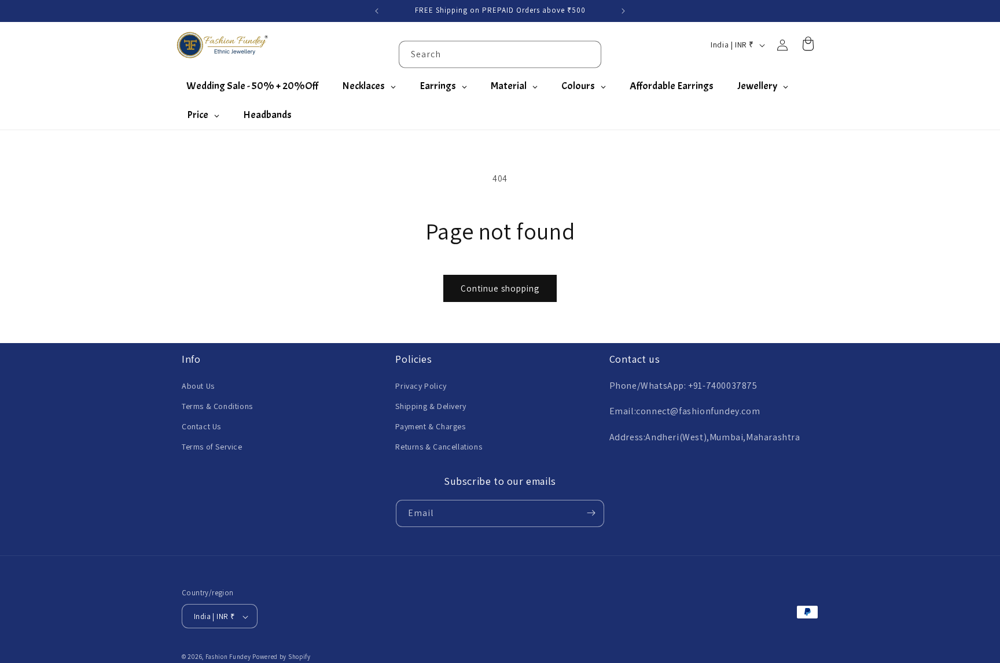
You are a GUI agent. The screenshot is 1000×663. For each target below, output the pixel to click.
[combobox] (500, 54)
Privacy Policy (420, 385)
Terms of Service (212, 446)
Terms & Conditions (217, 405)
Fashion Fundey (228, 657)
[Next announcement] (623, 11)
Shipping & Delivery (430, 405)
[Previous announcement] (376, 11)
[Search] (588, 54)
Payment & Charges (430, 426)
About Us (198, 385)
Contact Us (201, 426)
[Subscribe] (591, 512)
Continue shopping (500, 288)
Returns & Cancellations (438, 446)
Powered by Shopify (281, 657)
